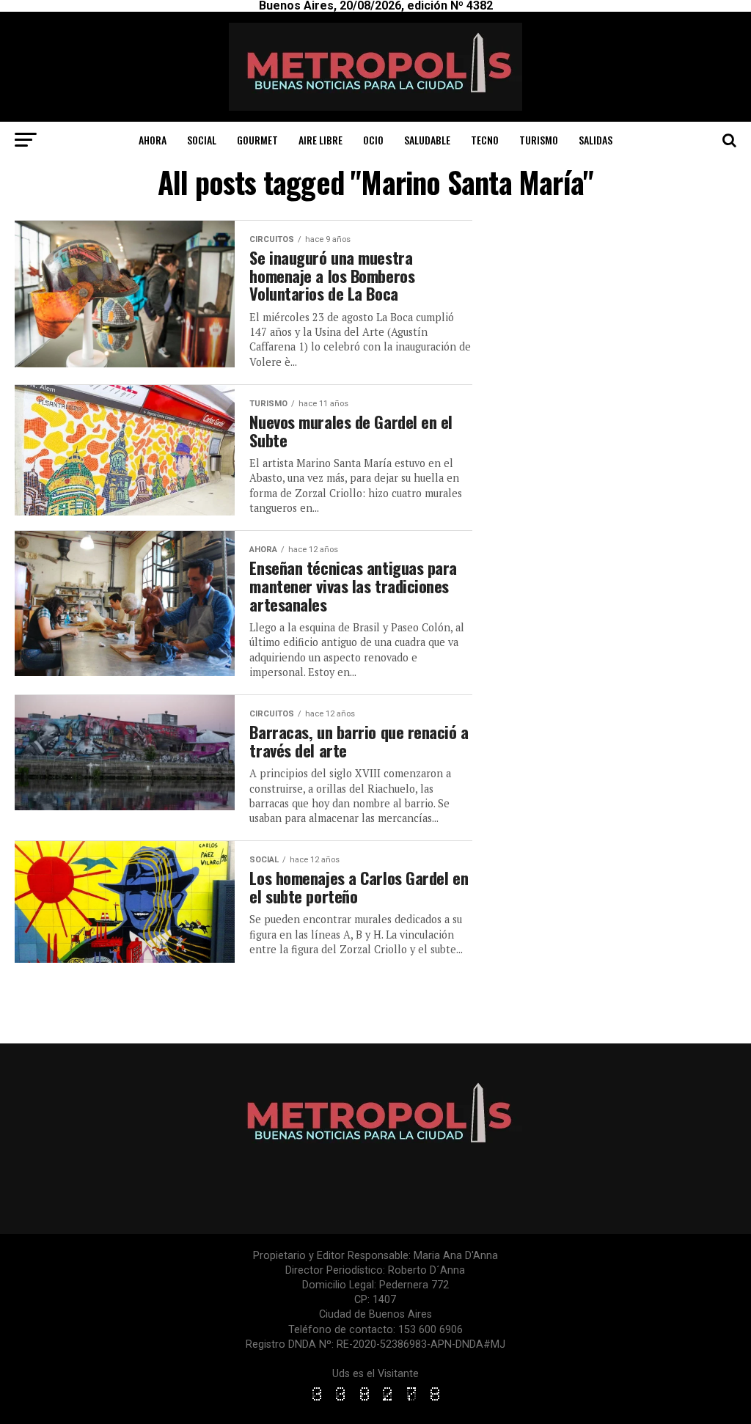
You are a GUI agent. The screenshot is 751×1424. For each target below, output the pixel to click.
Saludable (427, 139)
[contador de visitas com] (375, 1401)
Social (201, 139)
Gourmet (257, 139)
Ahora (152, 139)
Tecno (485, 139)
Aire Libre (320, 139)
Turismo (538, 139)
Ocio (373, 139)
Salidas (595, 139)
